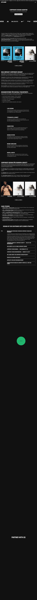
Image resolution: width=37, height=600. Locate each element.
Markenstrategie (16, 36)
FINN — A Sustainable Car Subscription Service (11, 212)
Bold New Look (24, 0)
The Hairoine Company (7, 175)
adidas (10, 0)
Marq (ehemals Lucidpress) (6, 39)
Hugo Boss (5, 168)
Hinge (3, 0)
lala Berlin (4, 172)
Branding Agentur (8, 35)
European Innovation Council (8, 219)
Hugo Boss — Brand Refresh (8, 214)
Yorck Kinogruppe (6, 217)
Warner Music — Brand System (8, 207)
